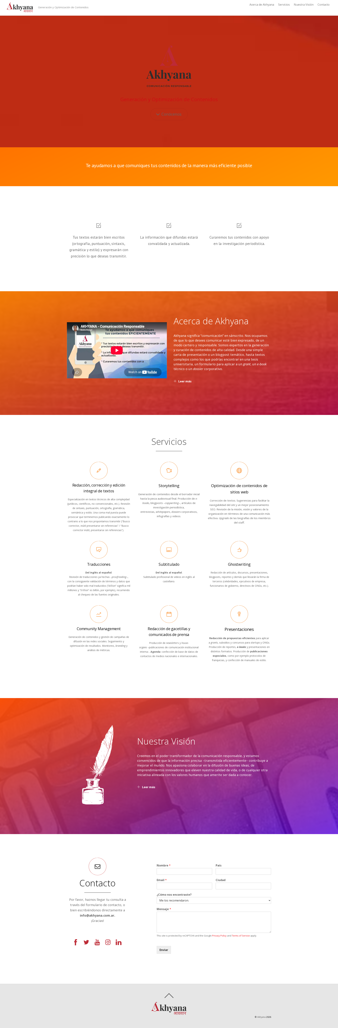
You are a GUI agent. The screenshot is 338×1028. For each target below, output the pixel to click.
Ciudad (221, 880)
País (218, 865)
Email (162, 880)
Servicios (284, 5)
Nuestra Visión (304, 5)
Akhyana (261, 1017)
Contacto (324, 5)
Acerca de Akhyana (261, 5)
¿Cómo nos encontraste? (174, 895)
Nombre (164, 865)
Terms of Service (241, 935)
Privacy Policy (219, 935)
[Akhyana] (20, 11)
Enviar (163, 950)
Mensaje (164, 909)
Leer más (185, 381)
